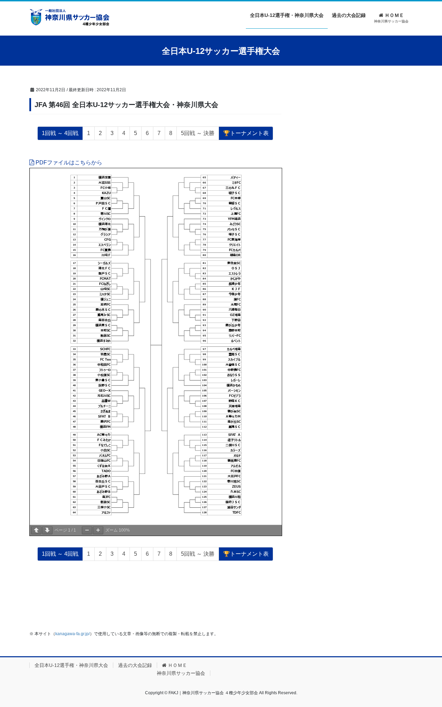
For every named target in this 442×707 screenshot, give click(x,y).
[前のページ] (36, 530)
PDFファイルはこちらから (68, 162)
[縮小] (87, 530)
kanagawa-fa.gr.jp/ (72, 633)
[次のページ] (47, 530)
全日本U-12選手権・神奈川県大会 (71, 665)
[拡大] (98, 530)
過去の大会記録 (135, 665)
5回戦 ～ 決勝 (197, 133)
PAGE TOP (425, 680)
